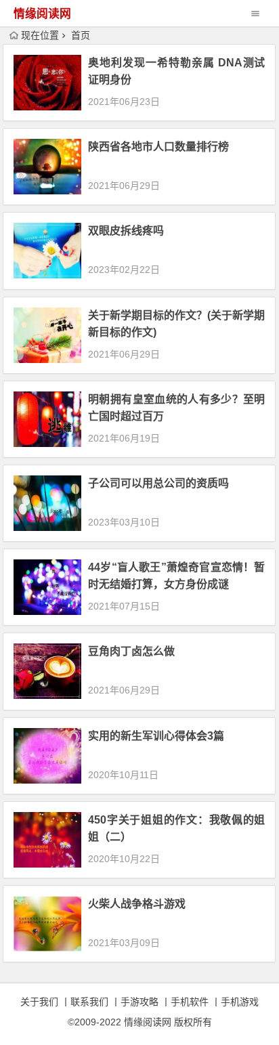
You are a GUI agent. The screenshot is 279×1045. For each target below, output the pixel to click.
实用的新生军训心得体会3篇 (156, 736)
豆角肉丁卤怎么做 (131, 651)
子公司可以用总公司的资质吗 (158, 483)
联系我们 (89, 1001)
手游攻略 (139, 1001)
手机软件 (190, 1001)
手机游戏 (240, 1001)
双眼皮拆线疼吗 (126, 230)
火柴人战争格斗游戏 (137, 904)
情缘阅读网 (42, 13)
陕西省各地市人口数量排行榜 (158, 146)
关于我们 (39, 1001)
